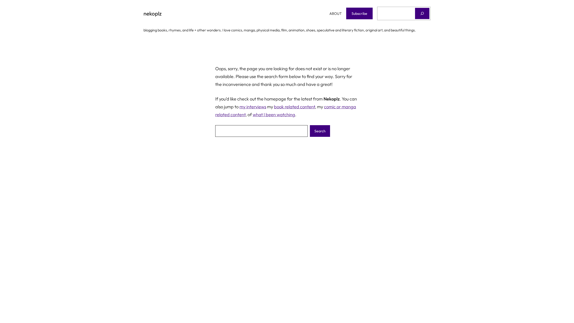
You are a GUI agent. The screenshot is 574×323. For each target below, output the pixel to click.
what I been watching (274, 114)
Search (320, 131)
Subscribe (359, 13)
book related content (294, 106)
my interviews (252, 106)
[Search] (422, 13)
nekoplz (153, 13)
